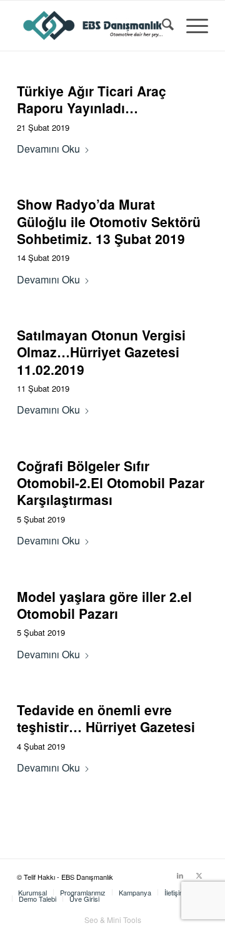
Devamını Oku (48, 148)
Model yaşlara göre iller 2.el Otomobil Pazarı (104, 605)
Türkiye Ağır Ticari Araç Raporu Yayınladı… (91, 99)
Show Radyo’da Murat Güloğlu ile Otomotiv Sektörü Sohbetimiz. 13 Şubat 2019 (109, 221)
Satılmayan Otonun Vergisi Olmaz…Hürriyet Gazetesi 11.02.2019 (101, 352)
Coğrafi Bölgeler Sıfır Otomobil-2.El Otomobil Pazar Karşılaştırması (110, 482)
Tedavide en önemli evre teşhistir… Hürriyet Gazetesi (106, 718)
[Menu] (191, 26)
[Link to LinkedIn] (180, 874)
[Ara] (161, 26)
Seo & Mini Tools (112, 919)
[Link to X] (198, 874)
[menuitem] (161, 26)
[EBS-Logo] (93, 26)
